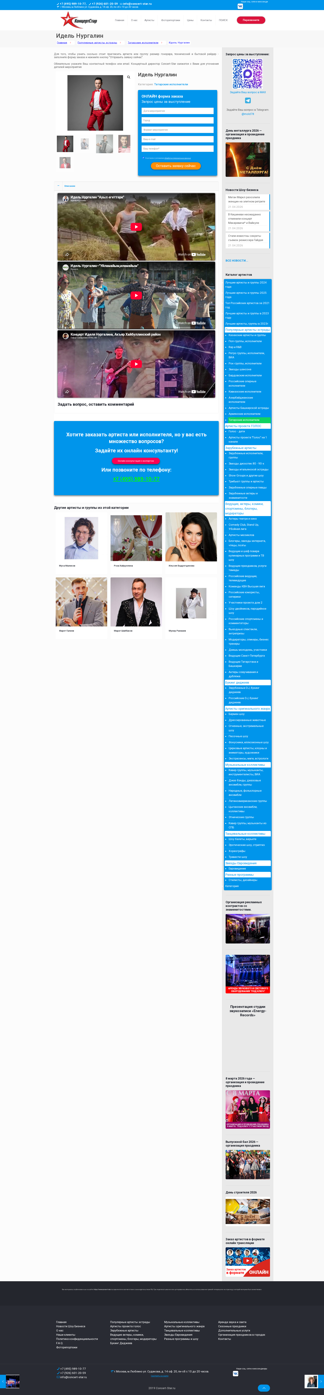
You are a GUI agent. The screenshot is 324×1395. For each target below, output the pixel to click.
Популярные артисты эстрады (97, 42)
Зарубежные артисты (240, 448)
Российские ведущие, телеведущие (243, 578)
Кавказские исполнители (245, 391)
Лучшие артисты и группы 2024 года (246, 285)
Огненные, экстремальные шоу (246, 728)
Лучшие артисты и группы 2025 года (246, 295)
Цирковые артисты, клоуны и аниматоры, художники (248, 750)
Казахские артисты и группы (247, 335)
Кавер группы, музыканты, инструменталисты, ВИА (246, 772)
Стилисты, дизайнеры (243, 880)
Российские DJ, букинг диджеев (243, 700)
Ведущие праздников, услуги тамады (247, 568)
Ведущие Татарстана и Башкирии (243, 664)
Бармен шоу (237, 714)
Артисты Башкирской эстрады (249, 408)
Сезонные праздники (232, 1326)
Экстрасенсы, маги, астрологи (248, 758)
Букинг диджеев (237, 682)
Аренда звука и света (232, 1322)
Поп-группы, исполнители (245, 341)
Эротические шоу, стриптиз (247, 845)
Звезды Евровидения (240, 863)
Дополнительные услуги (234, 1330)
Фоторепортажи (66, 1347)
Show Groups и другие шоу (246, 475)
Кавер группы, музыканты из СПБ (247, 825)
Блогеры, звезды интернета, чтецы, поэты (247, 543)
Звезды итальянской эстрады (248, 469)
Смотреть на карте (159, 1376)
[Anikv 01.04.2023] (314, 1381)
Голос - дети (237, 431)
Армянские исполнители (244, 413)
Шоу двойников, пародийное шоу (247, 611)
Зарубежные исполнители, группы (246, 455)
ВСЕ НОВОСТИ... (237, 260)
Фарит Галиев (66, 630)
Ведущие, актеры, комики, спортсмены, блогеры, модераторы (244, 508)
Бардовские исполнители (245, 375)
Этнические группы (241, 817)
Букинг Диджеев (121, 1343)
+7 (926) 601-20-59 (105, 3)
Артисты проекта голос (125, 1326)
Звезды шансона (240, 369)
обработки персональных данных (178, 158)
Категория (232, 886)
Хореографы (237, 851)
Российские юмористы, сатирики (244, 594)
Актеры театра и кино (243, 518)
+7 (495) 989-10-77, (73, 3)
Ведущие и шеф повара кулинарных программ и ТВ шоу (246, 555)
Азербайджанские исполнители (241, 400)
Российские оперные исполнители (242, 383)
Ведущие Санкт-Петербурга (247, 655)
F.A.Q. (59, 1343)
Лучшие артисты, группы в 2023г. (247, 323)
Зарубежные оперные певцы (248, 487)
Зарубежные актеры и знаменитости (243, 495)
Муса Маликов (67, 565)
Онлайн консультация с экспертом (136, 461)
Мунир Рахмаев (177, 630)
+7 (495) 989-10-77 (136, 479)
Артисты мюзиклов (241, 535)
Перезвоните (251, 20)
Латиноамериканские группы (248, 801)
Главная (62, 42)
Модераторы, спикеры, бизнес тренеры (249, 642)
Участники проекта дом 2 (245, 602)
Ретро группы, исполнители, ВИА (247, 355)
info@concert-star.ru (137, 3)
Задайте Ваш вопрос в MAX (248, 92)
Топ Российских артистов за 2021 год (247, 305)
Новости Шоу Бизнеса (70, 1326)
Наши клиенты (65, 1334)
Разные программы (239, 875)
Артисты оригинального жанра (247, 709)
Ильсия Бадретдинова (181, 565)
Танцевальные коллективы (245, 834)
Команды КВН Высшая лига (247, 586)
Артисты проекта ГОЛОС (243, 426)
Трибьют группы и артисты (246, 481)
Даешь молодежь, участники (248, 649)
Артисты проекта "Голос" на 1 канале (248, 439)
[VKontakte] (240, 6)
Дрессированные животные (247, 720)
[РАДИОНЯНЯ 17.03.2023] (9, 1381)
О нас (59, 1330)
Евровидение (237, 868)
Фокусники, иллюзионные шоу (249, 742)
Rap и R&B (235, 347)
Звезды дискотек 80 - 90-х (246, 463)
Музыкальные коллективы (245, 765)
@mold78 (248, 114)
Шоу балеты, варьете (242, 839)
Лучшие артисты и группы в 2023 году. (247, 315)
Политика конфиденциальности (77, 1339)
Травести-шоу (238, 857)
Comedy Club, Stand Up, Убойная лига (244, 527)
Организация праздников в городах (241, 1334)
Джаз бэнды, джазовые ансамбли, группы (245, 782)
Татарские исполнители (143, 42)
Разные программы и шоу (181, 1339)
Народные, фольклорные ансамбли (245, 793)
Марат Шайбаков (123, 630)
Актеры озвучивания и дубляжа (243, 674)
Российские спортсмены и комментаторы (246, 621)
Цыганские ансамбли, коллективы (243, 809)
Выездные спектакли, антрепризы (243, 631)
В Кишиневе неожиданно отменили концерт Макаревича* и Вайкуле (244, 218)
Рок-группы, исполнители (245, 363)
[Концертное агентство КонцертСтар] (79, 20)
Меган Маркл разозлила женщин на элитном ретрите (246, 199)
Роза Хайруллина (123, 565)
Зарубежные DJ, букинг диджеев (244, 690)
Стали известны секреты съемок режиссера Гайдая (245, 238)
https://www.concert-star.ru (103, 1289)
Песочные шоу (238, 736)
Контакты (224, 1339)
